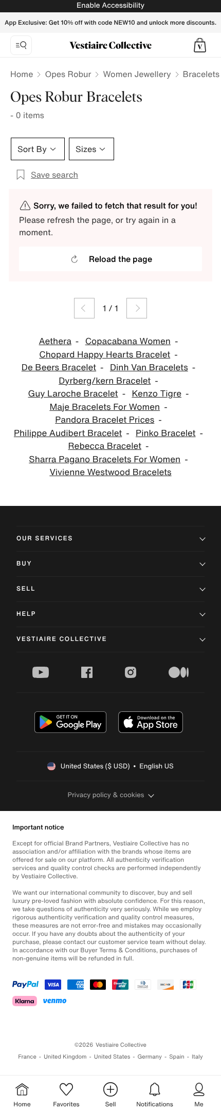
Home (21, 74)
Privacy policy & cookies (106, 795)
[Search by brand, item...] (21, 45)
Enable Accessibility (110, 5)
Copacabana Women (128, 341)
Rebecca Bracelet (105, 446)
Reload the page (120, 259)
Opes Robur (68, 74)
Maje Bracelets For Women (104, 407)
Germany (149, 1057)
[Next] (136, 308)
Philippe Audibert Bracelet (68, 433)
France (27, 1057)
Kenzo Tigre (156, 393)
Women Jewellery (137, 74)
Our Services (44, 538)
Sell (25, 588)
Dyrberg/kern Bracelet (105, 380)
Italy (197, 1057)
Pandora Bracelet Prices (104, 419)
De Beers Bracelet (59, 367)
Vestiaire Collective (61, 639)
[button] (200, 45)
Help (26, 614)
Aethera (55, 341)
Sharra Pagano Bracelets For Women (104, 459)
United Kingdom (65, 1057)
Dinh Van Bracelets (149, 367)
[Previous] (84, 308)
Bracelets (201, 74)
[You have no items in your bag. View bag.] (200, 45)
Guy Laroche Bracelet (73, 393)
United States (112, 1057)
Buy (24, 563)
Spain (177, 1057)
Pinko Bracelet (165, 433)
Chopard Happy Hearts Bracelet (104, 354)
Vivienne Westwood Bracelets (110, 472)
